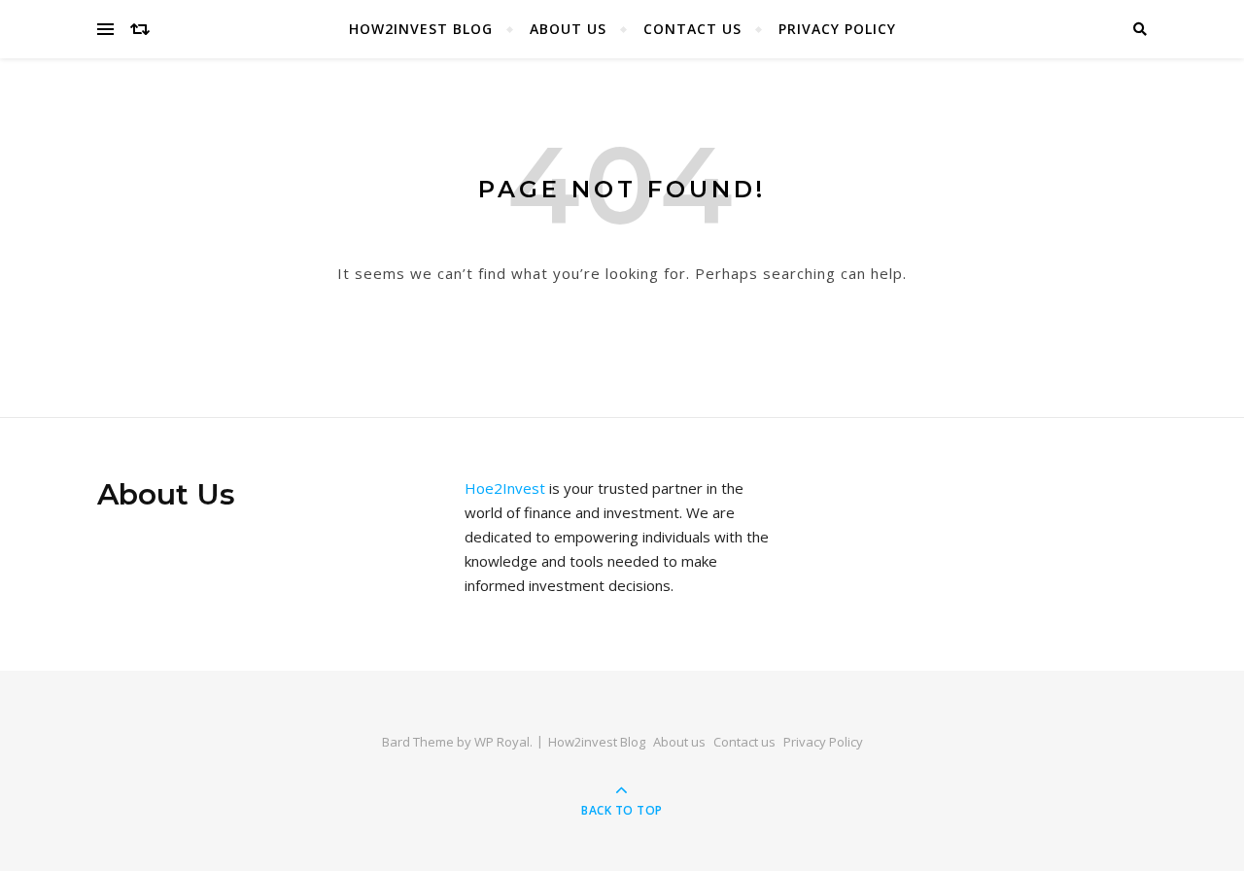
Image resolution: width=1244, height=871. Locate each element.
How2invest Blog (421, 28)
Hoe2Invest (505, 488)
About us (568, 28)
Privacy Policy (837, 28)
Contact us (692, 28)
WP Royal (502, 741)
